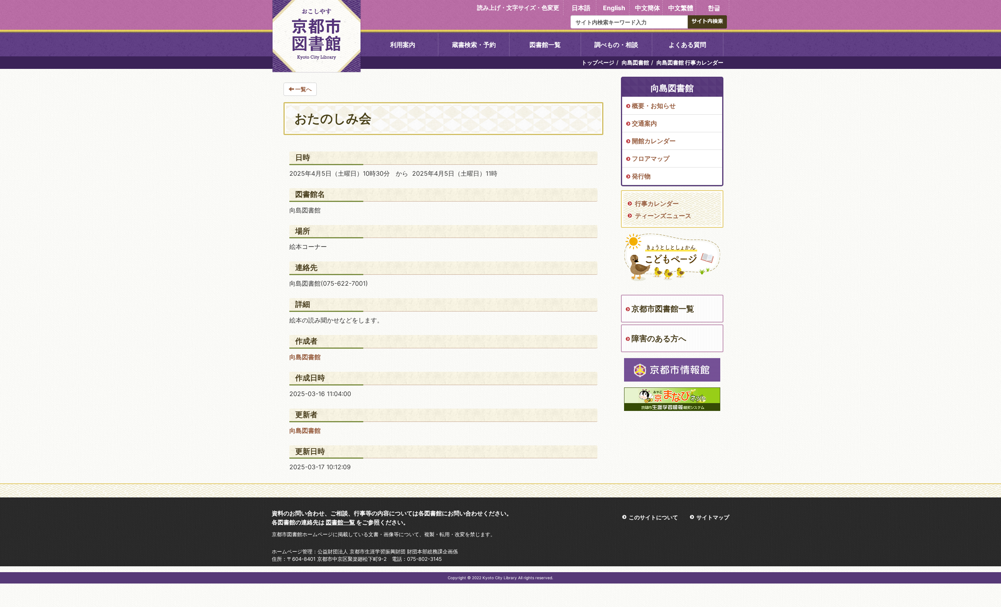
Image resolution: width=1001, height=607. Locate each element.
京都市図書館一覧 (662, 308)
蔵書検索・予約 (474, 45)
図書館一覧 (545, 45)
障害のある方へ (658, 338)
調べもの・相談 (616, 45)
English (614, 8)
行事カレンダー (657, 203)
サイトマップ (712, 517)
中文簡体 (647, 8)
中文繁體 (680, 8)
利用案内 (402, 45)
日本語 (581, 8)
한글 (714, 8)
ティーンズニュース (663, 216)
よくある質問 (687, 45)
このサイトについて (653, 517)
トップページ (597, 62)
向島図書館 (635, 62)
